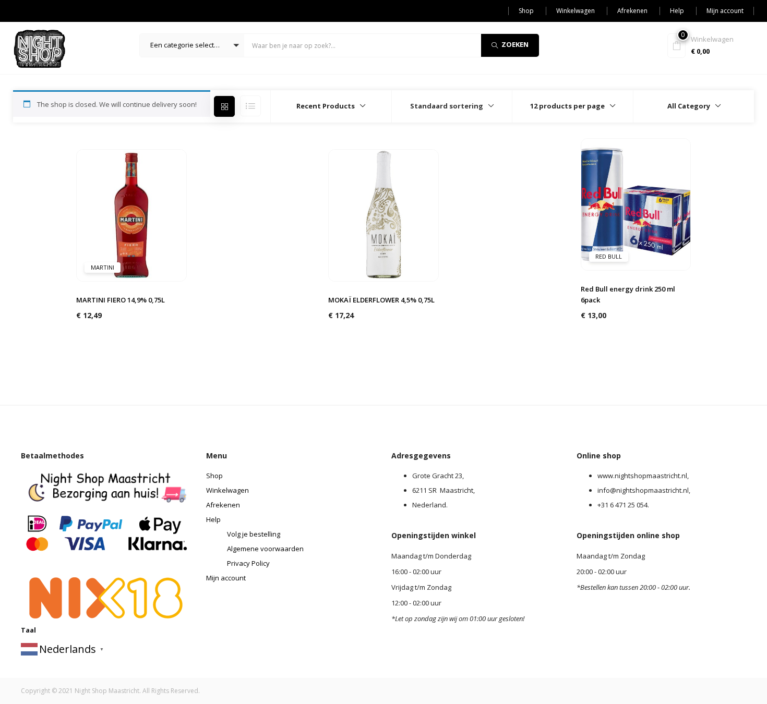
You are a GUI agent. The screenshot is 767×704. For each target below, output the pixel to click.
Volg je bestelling (253, 534)
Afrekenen (632, 10)
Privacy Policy (248, 563)
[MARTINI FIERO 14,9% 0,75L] (131, 214)
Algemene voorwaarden (265, 548)
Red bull (608, 256)
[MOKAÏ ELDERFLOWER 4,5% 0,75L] (383, 214)
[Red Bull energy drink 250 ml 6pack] (636, 203)
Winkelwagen (575, 10)
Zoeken (515, 44)
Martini (102, 267)
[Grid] (224, 106)
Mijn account (725, 10)
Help (677, 10)
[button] (192, 45)
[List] (250, 105)
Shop (526, 10)
